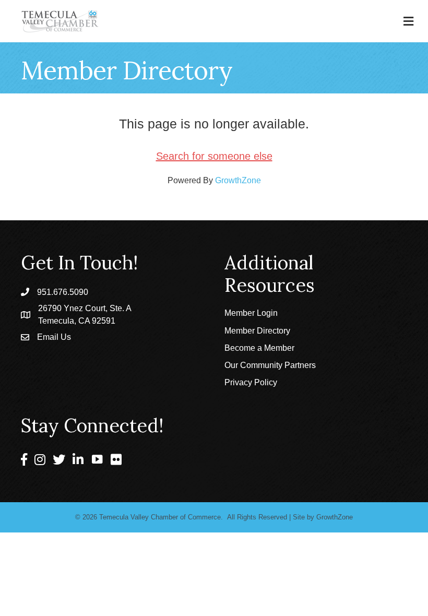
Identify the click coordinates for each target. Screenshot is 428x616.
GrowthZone (238, 180)
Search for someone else (214, 156)
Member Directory (257, 330)
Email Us (54, 337)
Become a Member (259, 347)
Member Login (251, 313)
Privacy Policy (250, 382)
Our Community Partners (270, 365)
